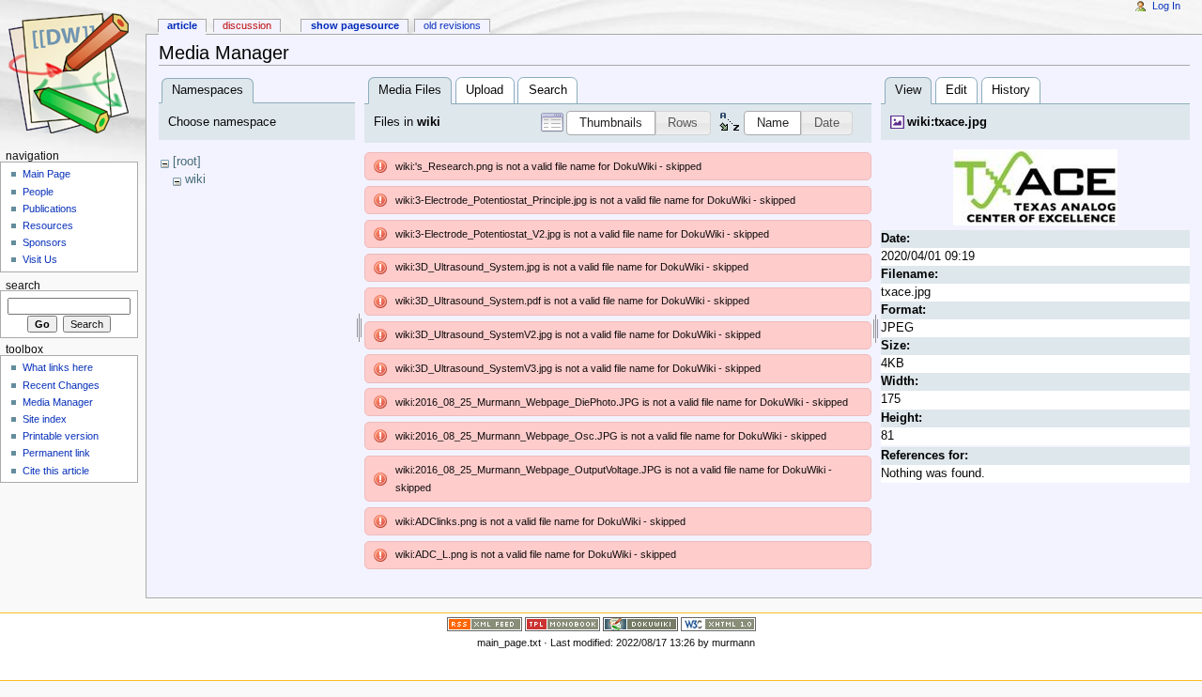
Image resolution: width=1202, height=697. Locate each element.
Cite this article (56, 470)
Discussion (247, 25)
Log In (1166, 5)
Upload (484, 90)
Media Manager (58, 402)
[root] (187, 161)
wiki (195, 179)
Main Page (46, 173)
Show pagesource (355, 25)
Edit (956, 90)
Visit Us (40, 259)
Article (182, 25)
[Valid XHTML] (718, 623)
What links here (58, 367)
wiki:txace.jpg (947, 122)
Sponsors (45, 242)
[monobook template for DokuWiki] (562, 623)
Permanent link (56, 452)
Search (548, 90)
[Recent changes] (484, 623)
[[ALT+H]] (73, 73)
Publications (50, 208)
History (1011, 90)
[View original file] (1035, 187)
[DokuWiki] (640, 623)
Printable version (61, 435)
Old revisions (452, 25)
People (38, 191)
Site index (45, 419)
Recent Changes (61, 385)
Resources (48, 225)
